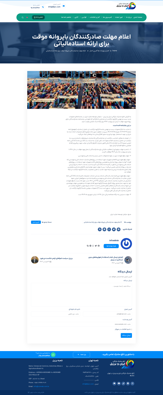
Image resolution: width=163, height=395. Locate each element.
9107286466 (35, 8)
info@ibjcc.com (54, 7)
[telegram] (90, 246)
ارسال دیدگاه (128, 281)
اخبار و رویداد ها (103, 51)
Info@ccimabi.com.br (41, 387)
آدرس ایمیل (128, 309)
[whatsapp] (93, 246)
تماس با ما (39, 17)
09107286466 (44, 356)
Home (114, 51)
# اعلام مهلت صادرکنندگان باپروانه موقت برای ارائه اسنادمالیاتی (103, 222)
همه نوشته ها (111, 246)
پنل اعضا (83, 355)
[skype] (100, 229)
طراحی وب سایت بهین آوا (36, 392)
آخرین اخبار (93, 51)
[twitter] (114, 229)
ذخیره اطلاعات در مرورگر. (122, 329)
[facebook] (118, 229)
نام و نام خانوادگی (74, 309)
